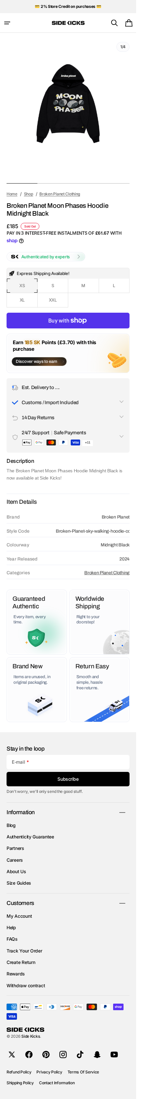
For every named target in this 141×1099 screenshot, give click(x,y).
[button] (7, 23)
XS (28, 288)
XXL (58, 302)
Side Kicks (30, 1036)
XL (29, 302)
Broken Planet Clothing (107, 572)
